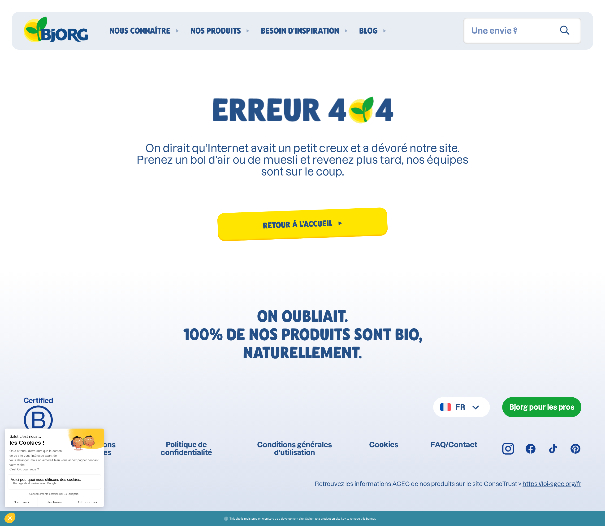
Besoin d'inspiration (300, 30)
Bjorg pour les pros (541, 407)
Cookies (383, 445)
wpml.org (268, 518)
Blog (368, 30)
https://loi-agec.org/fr (552, 484)
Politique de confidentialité (186, 448)
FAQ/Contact (454, 445)
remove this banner (362, 518)
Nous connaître (139, 30)
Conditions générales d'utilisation (294, 448)
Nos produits (215, 30)
